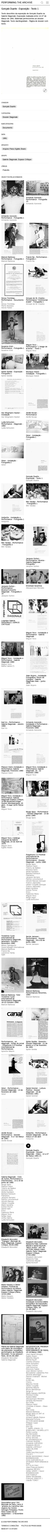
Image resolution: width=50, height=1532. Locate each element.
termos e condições (10, 1526)
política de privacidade (31, 1526)
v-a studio (13, 1529)
